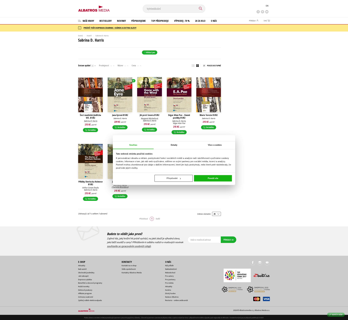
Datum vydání (84, 65)
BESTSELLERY (106, 20)
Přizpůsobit (172, 178)
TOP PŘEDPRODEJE (160, 20)
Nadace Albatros (172, 297)
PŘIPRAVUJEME (138, 20)
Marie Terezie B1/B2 (208, 115)
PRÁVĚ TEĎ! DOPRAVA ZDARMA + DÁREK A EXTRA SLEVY (110, 27)
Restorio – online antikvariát (176, 300)
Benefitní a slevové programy (90, 283)
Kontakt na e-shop (129, 265)
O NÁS (214, 20)
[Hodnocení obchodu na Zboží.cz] (260, 274)
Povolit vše (213, 178)
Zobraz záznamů (204, 214)
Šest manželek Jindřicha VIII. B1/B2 (90, 116)
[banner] (94, 6)
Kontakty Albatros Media (132, 272)
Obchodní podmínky (86, 272)
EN (267, 5)
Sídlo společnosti (129, 269)
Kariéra (168, 290)
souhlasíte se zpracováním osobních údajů (129, 246)
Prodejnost (104, 65)
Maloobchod (170, 272)
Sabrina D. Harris (90, 121)
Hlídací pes (150, 52)
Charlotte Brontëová (120, 187)
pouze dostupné (214, 65)
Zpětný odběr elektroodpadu (90, 300)
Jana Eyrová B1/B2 (120, 115)
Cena (134, 65)
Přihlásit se (228, 239)
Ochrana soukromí (85, 297)
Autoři (89, 35)
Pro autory (169, 276)
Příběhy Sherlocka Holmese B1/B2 (90, 183)
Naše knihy (88, 20)
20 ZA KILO (200, 20)
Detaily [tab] (174, 145)
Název (120, 65)
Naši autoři (82, 269)
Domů (80, 35)
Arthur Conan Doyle (90, 187)
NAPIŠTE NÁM (337, 314)
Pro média (169, 283)
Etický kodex (170, 293)
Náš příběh (169, 265)
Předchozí (143, 218)
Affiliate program (85, 293)
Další (158, 218)
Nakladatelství (171, 269)
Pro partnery (170, 279)
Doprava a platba (85, 279)
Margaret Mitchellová (149, 118)
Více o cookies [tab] (215, 145)
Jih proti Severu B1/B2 (149, 115)
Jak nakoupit (83, 276)
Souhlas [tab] (133, 145)
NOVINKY (121, 20)
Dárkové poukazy (85, 290)
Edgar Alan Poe (179, 123)
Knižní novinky (83, 286)
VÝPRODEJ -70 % (182, 20)
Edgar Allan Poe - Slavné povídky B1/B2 (179, 116)
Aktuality (81, 265)
